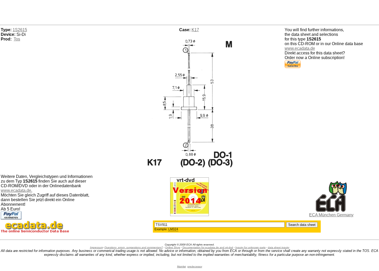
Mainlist (181, 266)
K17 (195, 30)
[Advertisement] (189, 11)
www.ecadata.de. (16, 190)
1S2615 (20, 30)
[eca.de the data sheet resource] (331, 210)
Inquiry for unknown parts (250, 247)
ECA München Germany (331, 215)
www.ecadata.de (300, 48)
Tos (17, 39)
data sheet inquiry (278, 247)
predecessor (194, 266)
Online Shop (172, 247)
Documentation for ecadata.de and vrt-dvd (208, 247)
